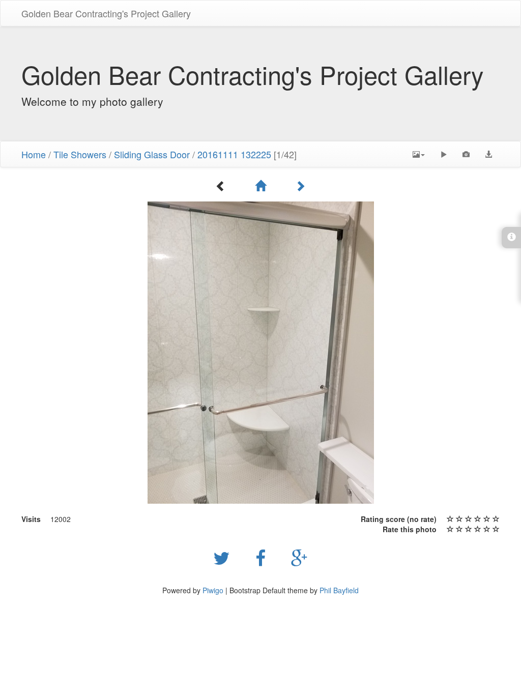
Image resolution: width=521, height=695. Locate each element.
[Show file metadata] (466, 154)
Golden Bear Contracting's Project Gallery (106, 13)
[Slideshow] (443, 154)
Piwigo (212, 590)
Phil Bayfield (339, 590)
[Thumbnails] (260, 186)
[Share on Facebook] (263, 557)
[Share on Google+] (299, 557)
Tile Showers (79, 154)
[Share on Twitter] (224, 557)
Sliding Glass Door (152, 154)
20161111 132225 (234, 154)
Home (33, 154)
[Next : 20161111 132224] (300, 186)
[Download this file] (488, 154)
